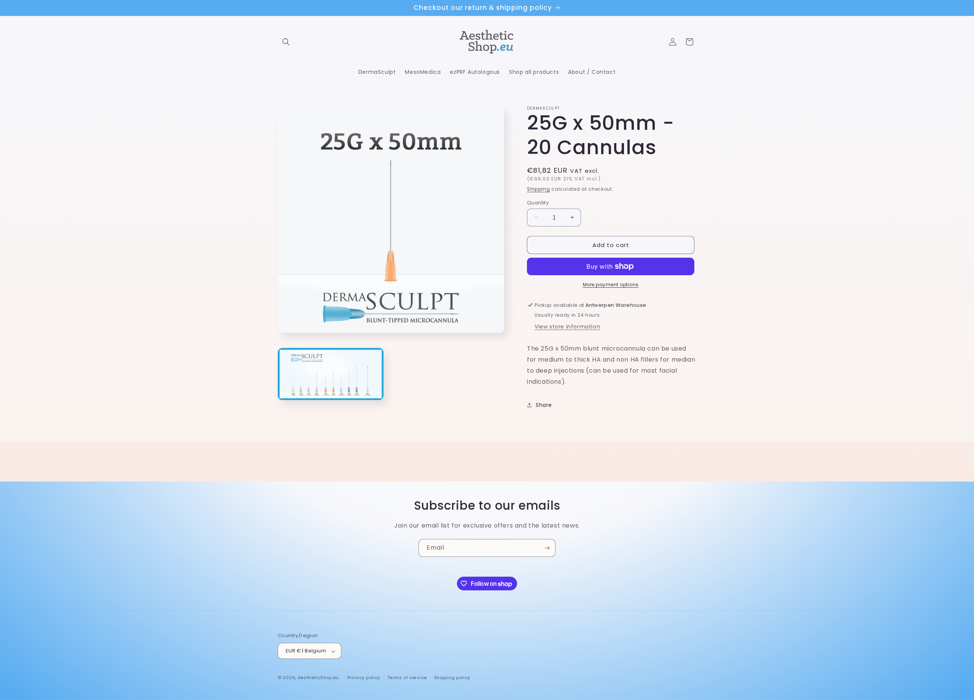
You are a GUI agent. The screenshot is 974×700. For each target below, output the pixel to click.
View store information (567, 326)
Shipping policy (452, 677)
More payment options (611, 284)
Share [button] (544, 404)
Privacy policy (363, 677)
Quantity (538, 202)
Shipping (538, 189)
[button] (286, 41)
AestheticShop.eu (318, 678)
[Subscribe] (546, 548)
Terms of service (407, 677)
